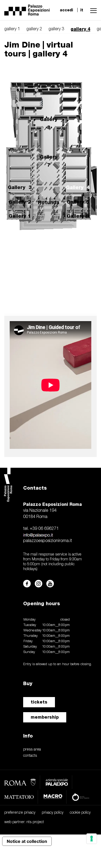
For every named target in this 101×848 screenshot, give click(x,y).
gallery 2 (34, 29)
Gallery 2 (20, 202)
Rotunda (48, 202)
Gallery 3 (20, 187)
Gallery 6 (78, 216)
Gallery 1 (20, 216)
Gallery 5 (78, 202)
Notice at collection (27, 841)
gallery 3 (56, 29)
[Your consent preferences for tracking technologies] (91, 838)
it (81, 10)
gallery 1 (12, 29)
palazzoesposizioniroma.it (47, 541)
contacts (30, 756)
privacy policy (52, 813)
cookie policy (80, 813)
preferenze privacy (19, 813)
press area (32, 749)
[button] (92, 10)
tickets (39, 702)
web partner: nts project (24, 822)
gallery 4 (80, 29)
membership (45, 717)
